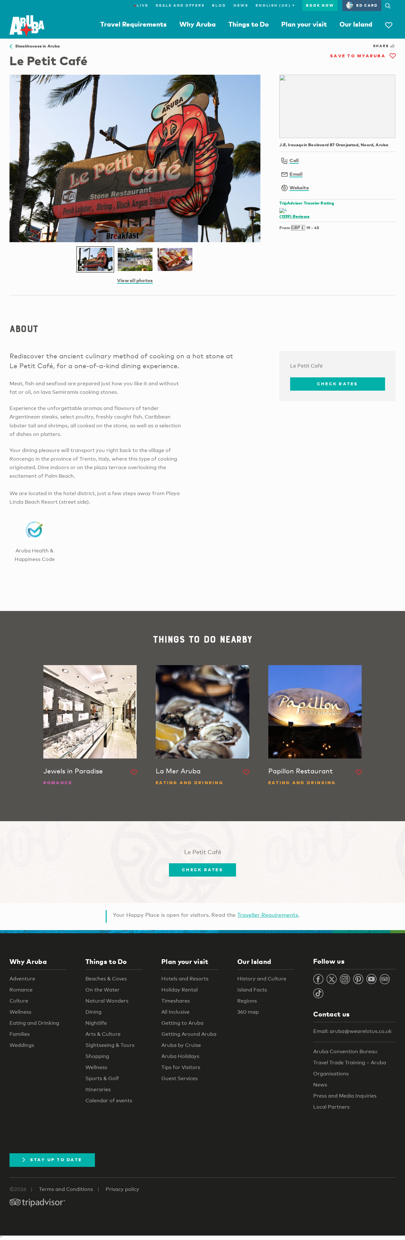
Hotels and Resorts (185, 979)
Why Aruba (197, 24)
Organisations (331, 1074)
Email (296, 174)
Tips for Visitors (180, 1067)
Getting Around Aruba (188, 1034)
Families (19, 1034)
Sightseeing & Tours (109, 1045)
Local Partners (331, 1107)
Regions (247, 1001)
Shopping (97, 1056)
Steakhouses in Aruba (36, 45)
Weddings (21, 1045)
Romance (21, 990)
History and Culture (261, 979)
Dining (93, 1012)
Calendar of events (108, 1101)
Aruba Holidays (180, 1056)
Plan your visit (304, 24)
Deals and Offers (180, 5)
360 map (248, 1012)
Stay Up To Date (56, 1159)
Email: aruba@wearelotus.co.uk (352, 1031)
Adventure (22, 979)
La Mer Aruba (178, 771)
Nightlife (96, 1023)
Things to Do (248, 24)
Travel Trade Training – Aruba (349, 1063)
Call (294, 160)
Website (299, 187)
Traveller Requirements (267, 914)
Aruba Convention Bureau (345, 1051)
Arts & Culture (103, 1034)
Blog (219, 5)
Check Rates (337, 383)
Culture (18, 1001)
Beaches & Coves (106, 979)
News (241, 5)
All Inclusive (175, 1012)
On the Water (102, 990)
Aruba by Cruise (181, 1045)
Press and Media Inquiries (345, 1096)
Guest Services (179, 1078)
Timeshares (175, 1001)
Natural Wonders (106, 1001)
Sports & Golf (102, 1078)
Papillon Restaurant (300, 771)
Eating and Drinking (34, 1023)
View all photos (135, 280)
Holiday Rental (179, 990)
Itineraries (98, 1089)
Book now (320, 5)
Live (141, 5)
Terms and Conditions (66, 1189)
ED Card (366, 5)
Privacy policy (122, 1189)
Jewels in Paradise (73, 771)
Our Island (356, 24)
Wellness (20, 1012)
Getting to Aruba (182, 1023)
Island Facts (252, 990)
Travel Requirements (133, 24)
